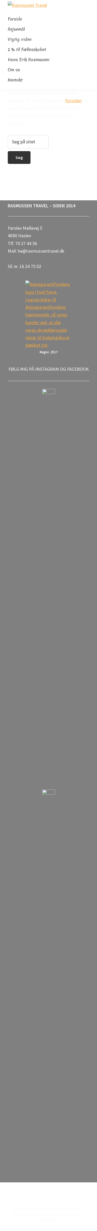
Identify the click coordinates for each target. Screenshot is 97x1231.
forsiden (73, 101)
